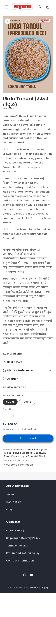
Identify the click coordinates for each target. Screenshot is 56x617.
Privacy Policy (15, 530)
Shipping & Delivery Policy (23, 538)
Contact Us (13, 502)
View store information (18, 464)
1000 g (27, 401)
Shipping (7, 429)
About (10, 494)
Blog (9, 509)
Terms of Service (17, 545)
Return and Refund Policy (23, 553)
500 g (10, 401)
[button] (7, 7)
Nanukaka (21, 587)
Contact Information (20, 560)
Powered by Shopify (38, 587)
